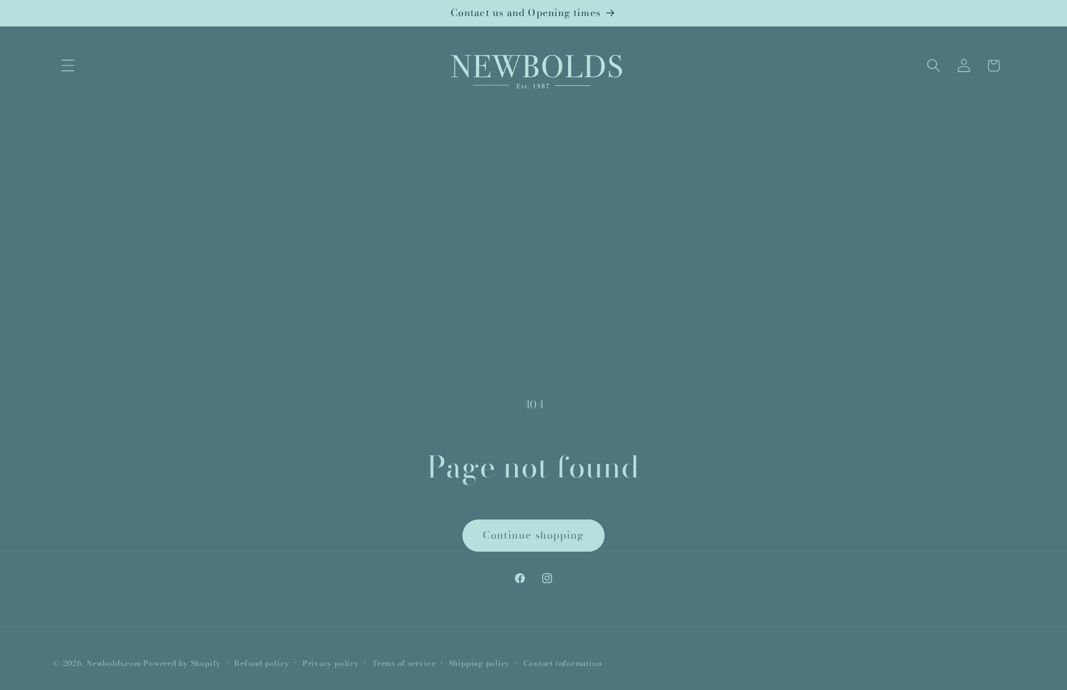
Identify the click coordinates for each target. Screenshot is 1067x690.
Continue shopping (534, 535)
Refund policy (261, 663)
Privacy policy (331, 663)
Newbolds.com (113, 663)
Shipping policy (480, 663)
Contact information (563, 663)
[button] (68, 65)
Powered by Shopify (182, 663)
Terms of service (403, 663)
